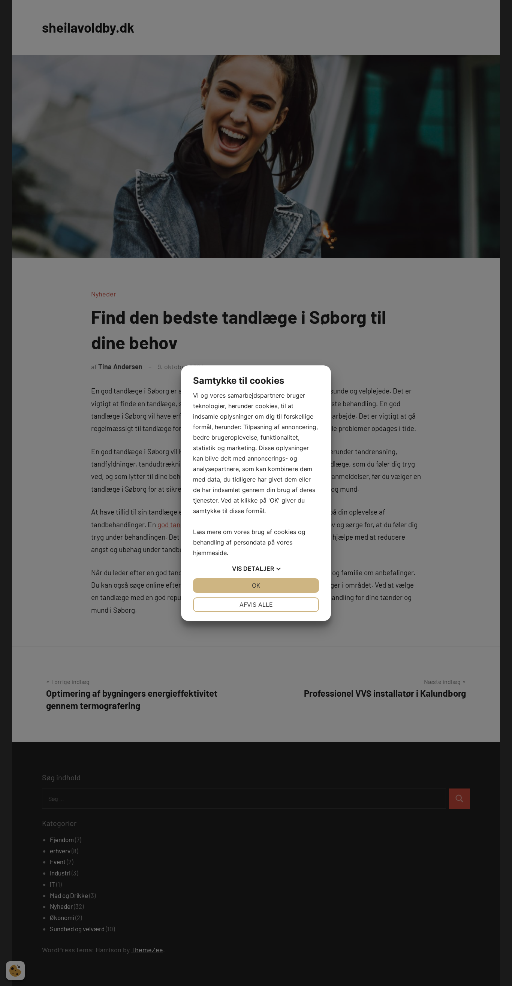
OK (256, 585)
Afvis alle (256, 604)
